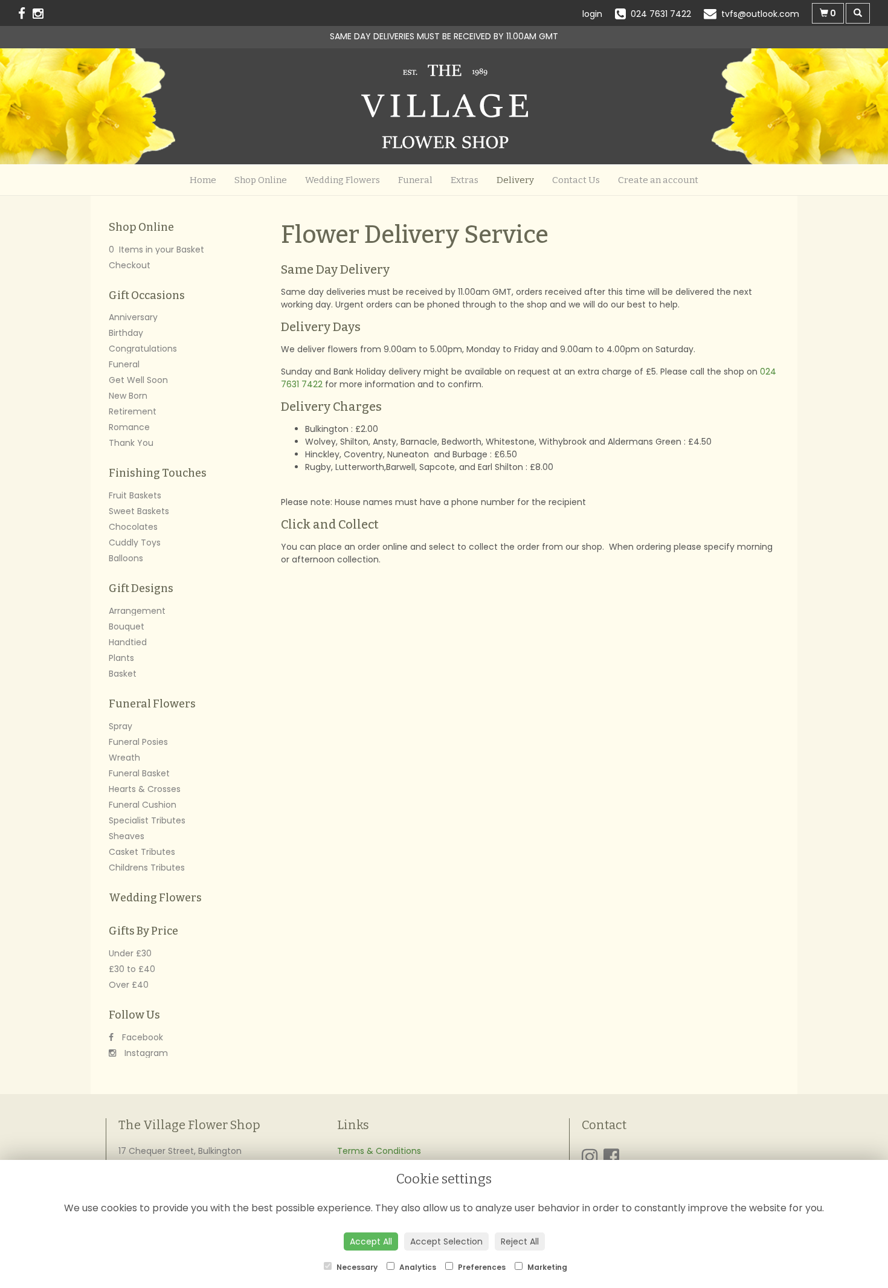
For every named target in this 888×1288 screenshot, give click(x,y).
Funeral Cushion (142, 805)
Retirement (132, 411)
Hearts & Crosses (145, 789)
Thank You (131, 443)
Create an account (658, 180)
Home (203, 180)
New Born (128, 396)
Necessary (356, 1267)
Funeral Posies (138, 742)
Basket (123, 674)
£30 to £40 (132, 969)
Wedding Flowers (342, 180)
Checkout (129, 265)
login (592, 14)
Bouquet (126, 626)
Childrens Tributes (147, 867)
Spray (120, 726)
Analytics (416, 1267)
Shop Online (260, 180)
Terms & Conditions (379, 1151)
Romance (129, 427)
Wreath (124, 758)
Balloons (126, 558)
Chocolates (133, 527)
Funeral (415, 180)
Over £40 (129, 985)
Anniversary (133, 317)
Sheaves (126, 836)
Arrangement (137, 611)
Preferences (481, 1267)
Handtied (128, 642)
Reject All (520, 1241)
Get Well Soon (138, 380)
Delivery (515, 180)
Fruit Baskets (135, 495)
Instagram (145, 1053)
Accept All (371, 1241)
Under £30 (130, 953)
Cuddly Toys (135, 542)
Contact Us (576, 180)
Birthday (126, 333)
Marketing (546, 1267)
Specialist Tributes (147, 820)
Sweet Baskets (139, 511)
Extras (464, 180)
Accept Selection (446, 1241)
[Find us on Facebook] (25, 13)
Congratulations (143, 349)
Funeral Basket (139, 773)
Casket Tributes (142, 852)
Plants (121, 658)
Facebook (141, 1037)
